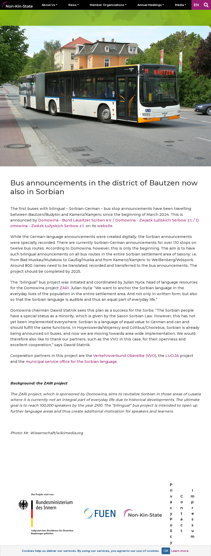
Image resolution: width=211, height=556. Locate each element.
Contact (181, 513)
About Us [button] (48, 5)
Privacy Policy (171, 513)
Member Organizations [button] (107, 5)
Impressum (192, 513)
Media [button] (179, 5)
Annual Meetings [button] (149, 5)
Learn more (179, 551)
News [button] (72, 5)
